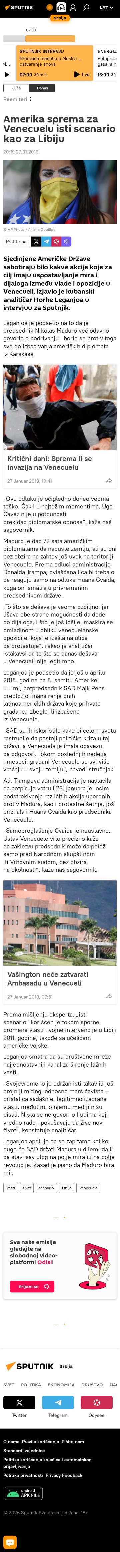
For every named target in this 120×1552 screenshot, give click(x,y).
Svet (27, 1187)
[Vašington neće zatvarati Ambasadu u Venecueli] (60, 923)
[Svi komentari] (10, 1542)
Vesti (10, 1187)
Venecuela (88, 1187)
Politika (31, 1385)
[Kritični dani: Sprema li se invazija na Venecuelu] (60, 407)
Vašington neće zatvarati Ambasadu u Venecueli (47, 978)
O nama (11, 1442)
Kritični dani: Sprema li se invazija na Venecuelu (49, 462)
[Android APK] (23, 1494)
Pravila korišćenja (40, 1442)
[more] (109, 480)
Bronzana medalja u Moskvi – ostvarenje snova (50, 61)
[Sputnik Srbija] (20, 10)
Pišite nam (73, 1442)
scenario (46, 1187)
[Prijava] (73, 7)
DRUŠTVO (92, 1385)
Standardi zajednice (24, 1451)
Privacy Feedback (64, 1475)
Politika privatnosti (23, 1475)
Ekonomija (61, 1385)
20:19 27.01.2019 (20, 152)
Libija (66, 1187)
